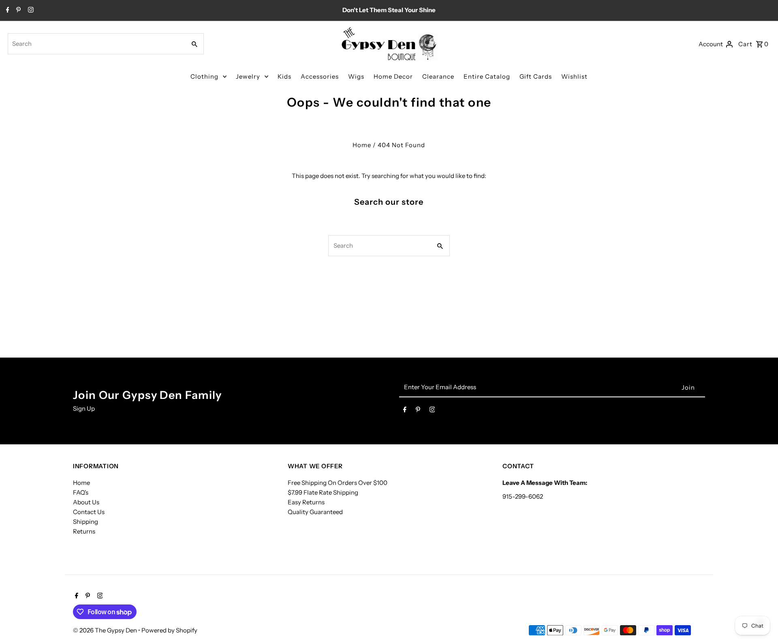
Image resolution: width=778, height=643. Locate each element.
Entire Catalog (487, 76)
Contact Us (89, 512)
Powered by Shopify (169, 630)
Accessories (320, 76)
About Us (86, 502)
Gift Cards (535, 76)
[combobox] (96, 44)
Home (362, 145)
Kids (284, 76)
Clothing (204, 76)
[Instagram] (30, 10)
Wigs (356, 76)
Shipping (85, 521)
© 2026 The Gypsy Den (105, 630)
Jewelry (248, 76)
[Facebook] (6, 10)
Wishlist (574, 76)
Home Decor (393, 76)
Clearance (438, 76)
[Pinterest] (17, 10)
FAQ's (80, 492)
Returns (84, 531)
